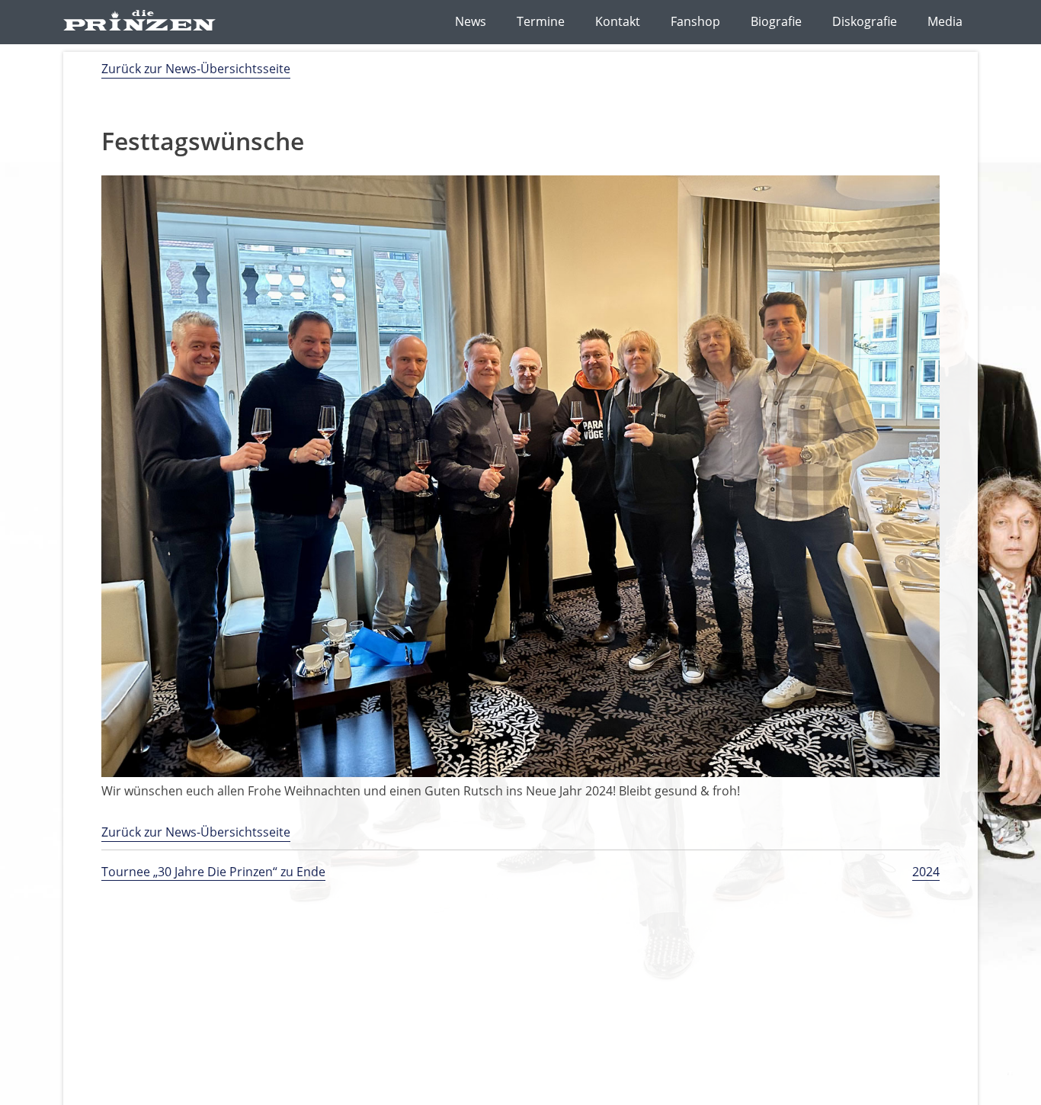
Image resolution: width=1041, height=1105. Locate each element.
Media (945, 21)
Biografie (776, 21)
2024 (926, 871)
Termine (541, 21)
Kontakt (617, 21)
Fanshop (695, 21)
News (470, 21)
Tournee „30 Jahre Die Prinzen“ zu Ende (213, 871)
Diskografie (864, 21)
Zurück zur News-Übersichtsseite (195, 68)
